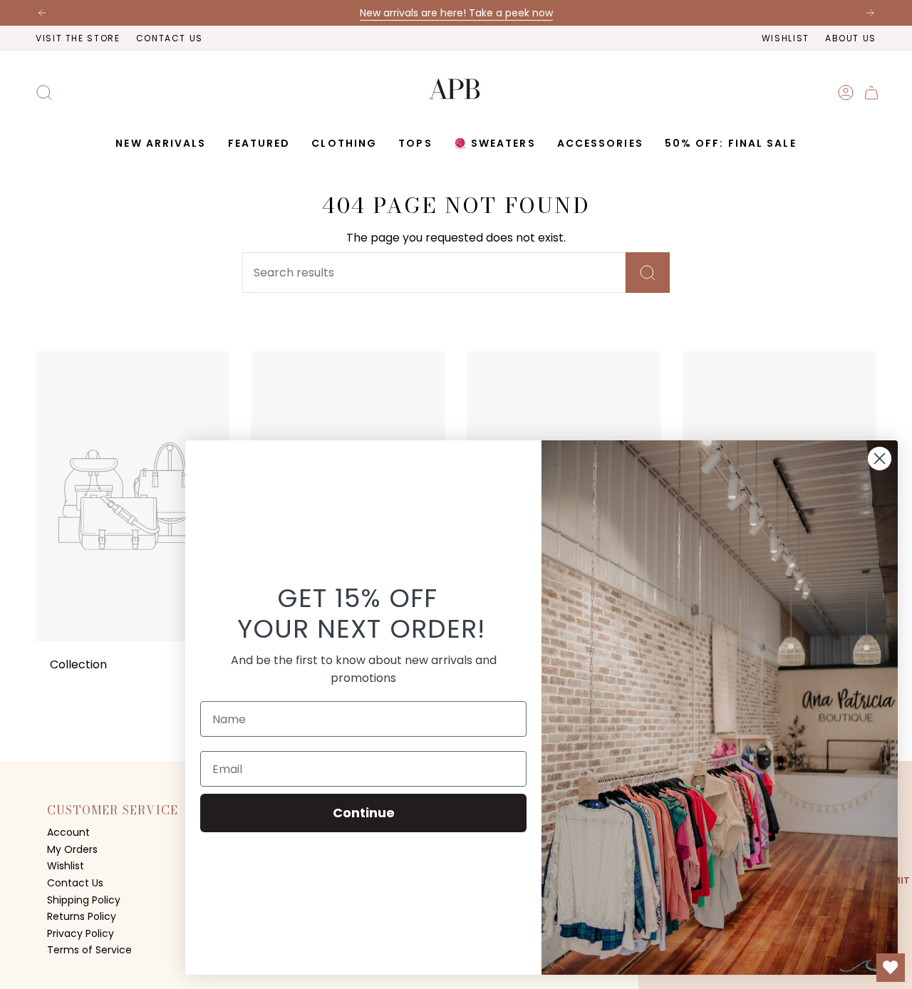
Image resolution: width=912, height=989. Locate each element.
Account (68, 832)
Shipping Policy (83, 900)
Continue (364, 813)
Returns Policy (81, 916)
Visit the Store (78, 38)
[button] (259, 143)
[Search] (648, 272)
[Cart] (871, 93)
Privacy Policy (80, 933)
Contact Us (169, 38)
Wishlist (785, 38)
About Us (850, 38)
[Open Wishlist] (890, 967)
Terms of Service (89, 950)
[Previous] (42, 12)
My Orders (72, 849)
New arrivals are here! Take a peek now (456, 13)
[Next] (870, 12)
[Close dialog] (879, 458)
